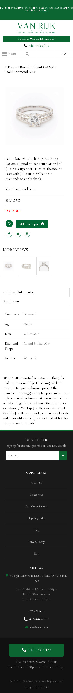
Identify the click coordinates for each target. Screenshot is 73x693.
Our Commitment (36, 506)
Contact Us (36, 494)
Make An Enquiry (29, 224)
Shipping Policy (36, 518)
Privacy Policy (37, 541)
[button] (9, 54)
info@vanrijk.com (38, 627)
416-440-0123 (39, 46)
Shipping (45, 687)
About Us (36, 483)
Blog (36, 553)
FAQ (36, 530)
